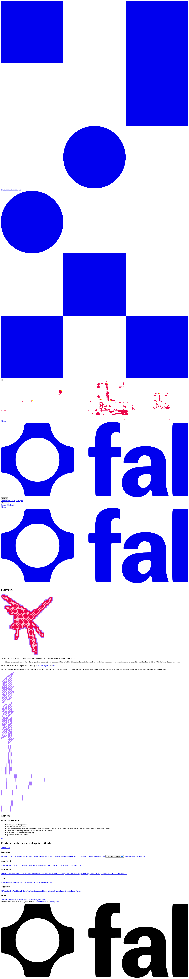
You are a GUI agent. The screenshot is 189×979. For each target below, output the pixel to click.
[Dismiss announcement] (2, 380)
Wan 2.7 (109, 874)
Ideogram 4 (39, 865)
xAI (25, 882)
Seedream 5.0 (5, 865)
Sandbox (10, 891)
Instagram (37, 900)
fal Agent (4, 891)
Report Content (87, 856)
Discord (3, 900)
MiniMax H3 (56, 874)
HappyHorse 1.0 (91, 874)
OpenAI (21, 882)
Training (24, 891)
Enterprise (69, 856)
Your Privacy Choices (113, 856)
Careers (55, 856)
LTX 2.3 (115, 874)
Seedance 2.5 (28, 874)
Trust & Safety (27, 856)
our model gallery (44, 666)
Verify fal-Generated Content (42, 856)
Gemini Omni (47, 874)
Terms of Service (40, 902)
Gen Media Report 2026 (136, 856)
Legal (103, 856)
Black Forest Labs (7, 882)
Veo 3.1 (70, 874)
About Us (8, 856)
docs (54, 666)
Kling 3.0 (64, 874)
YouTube (30, 900)
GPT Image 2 (15, 865)
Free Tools (30, 891)
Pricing (60, 856)
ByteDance (40, 882)
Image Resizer (76, 891)
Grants (94, 856)
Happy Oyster (101, 874)
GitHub (9, 900)
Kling (34, 882)
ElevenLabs (48, 882)
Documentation (17, 856)
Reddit (14, 900)
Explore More (76, 865)
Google (16, 882)
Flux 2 (22, 865)
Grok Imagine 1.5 (79, 874)
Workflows (17, 891)
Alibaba (29, 882)
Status (3, 856)
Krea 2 (45, 865)
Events (99, 856)
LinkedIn (24, 900)
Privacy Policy (55, 902)
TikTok (43, 900)
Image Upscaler (54, 891)
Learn (126, 856)
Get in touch (77, 856)
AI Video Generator (8, 874)
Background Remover (41, 891)
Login (12, 505)
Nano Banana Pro (54, 865)
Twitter (18, 900)
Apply (3, 838)
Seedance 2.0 (37, 874)
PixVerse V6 (122, 874)
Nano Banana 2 (29, 865)
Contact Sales (5, 505)
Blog (64, 856)
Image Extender (65, 891)
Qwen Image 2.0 (66, 865)
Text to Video (19, 874)
